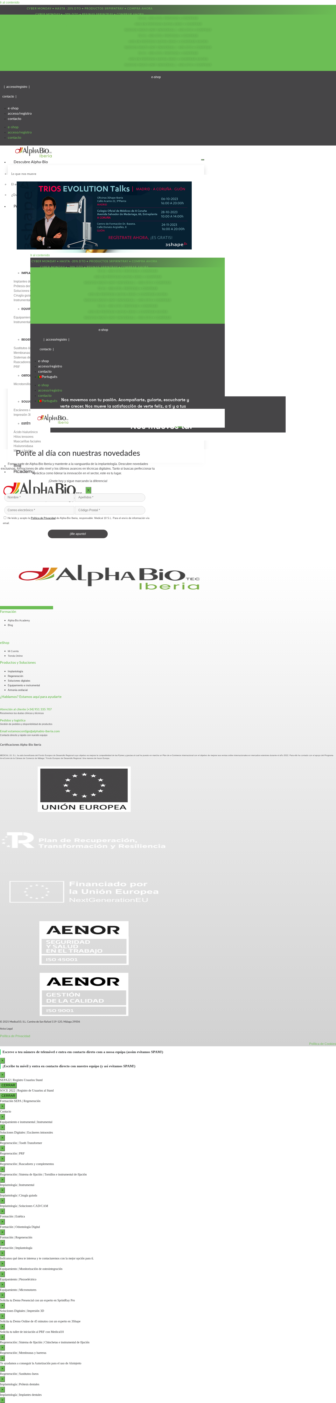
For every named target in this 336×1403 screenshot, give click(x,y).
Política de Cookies (322, 1043)
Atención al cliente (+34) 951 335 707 (26, 709)
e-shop (13, 108)
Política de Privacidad (15, 1036)
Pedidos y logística (12, 720)
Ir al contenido (9, 2)
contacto (14, 119)
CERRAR (8, 1085)
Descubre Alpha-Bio (31, 162)
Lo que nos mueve (23, 174)
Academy (24, 471)
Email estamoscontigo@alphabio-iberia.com (30, 731)
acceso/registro (20, 113)
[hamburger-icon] (202, 159)
